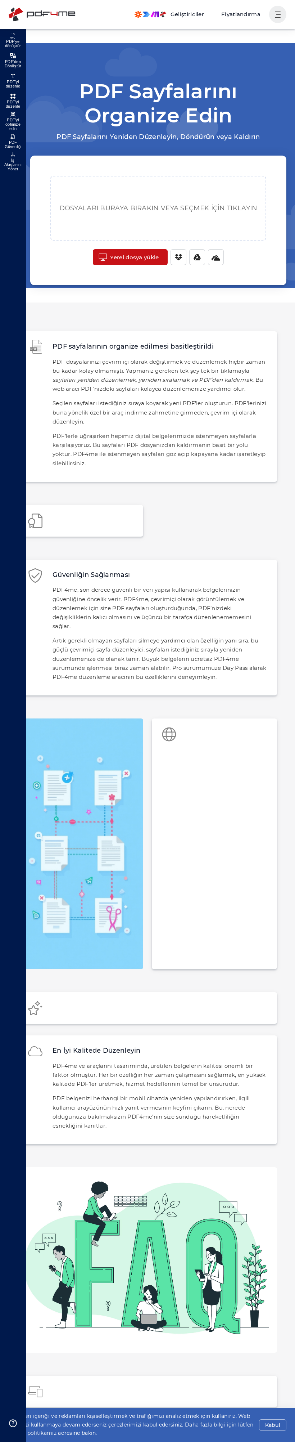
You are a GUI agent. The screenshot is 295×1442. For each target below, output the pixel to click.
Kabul (272, 1425)
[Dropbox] (178, 257)
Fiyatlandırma (240, 14)
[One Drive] (216, 257)
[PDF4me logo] (42, 14)
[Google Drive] (197, 257)
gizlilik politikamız (32, 1433)
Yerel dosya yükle (134, 257)
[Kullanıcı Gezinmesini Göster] (277, 14)
